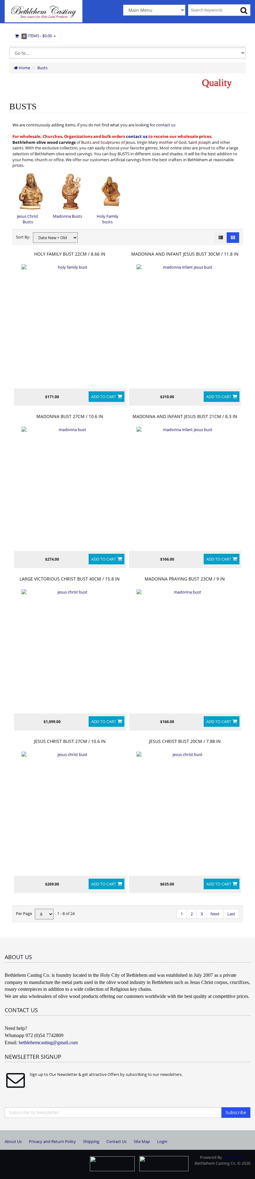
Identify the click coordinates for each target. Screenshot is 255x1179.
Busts (42, 68)
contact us (165, 125)
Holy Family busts (107, 219)
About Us (13, 1141)
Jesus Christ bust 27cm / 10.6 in (70, 741)
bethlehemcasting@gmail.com (48, 1042)
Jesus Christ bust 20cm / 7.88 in (185, 741)
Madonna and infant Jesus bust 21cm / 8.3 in (184, 416)
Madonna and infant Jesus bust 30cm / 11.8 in (185, 254)
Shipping (91, 1141)
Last (231, 914)
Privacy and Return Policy (52, 1141)
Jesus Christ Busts (27, 219)
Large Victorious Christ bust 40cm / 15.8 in (70, 579)
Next (215, 914)
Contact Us (116, 1141)
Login (162, 1141)
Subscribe (235, 1112)
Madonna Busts (67, 216)
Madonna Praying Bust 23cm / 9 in (185, 579)
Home (24, 68)
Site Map (142, 1141)
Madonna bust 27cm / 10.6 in (69, 416)
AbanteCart (234, 1157)
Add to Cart (103, 396)
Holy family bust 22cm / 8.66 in (69, 254)
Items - (37, 36)
